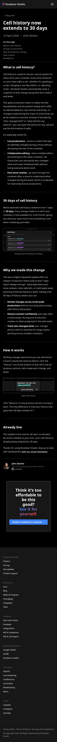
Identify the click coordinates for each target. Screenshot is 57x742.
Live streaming (9, 675)
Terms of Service (23, 729)
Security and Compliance (43, 729)
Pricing (6, 565)
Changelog (8, 599)
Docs (5, 586)
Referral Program (11, 595)
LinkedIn (18, 469)
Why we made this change (15, 52)
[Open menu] (52, 4)
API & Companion (11, 632)
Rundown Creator (11, 658)
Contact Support (10, 573)
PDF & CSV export (10, 636)
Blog (5, 590)
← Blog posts (9, 15)
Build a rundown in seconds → (28, 522)
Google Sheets (9, 650)
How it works (8, 55)
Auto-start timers (10, 620)
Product (6, 561)
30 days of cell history (12, 49)
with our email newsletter (35, 451)
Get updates (8, 569)
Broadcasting (9, 687)
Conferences (8, 679)
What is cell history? (12, 45)
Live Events (8, 683)
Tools (5, 607)
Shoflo (6, 654)
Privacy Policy (9, 729)
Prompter (7, 624)
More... (6, 691)
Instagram (7, 709)
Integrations (8, 628)
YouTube (7, 713)
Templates (7, 603)
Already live (8, 58)
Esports (6, 671)
